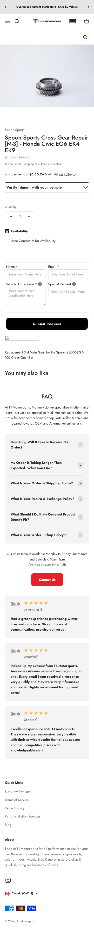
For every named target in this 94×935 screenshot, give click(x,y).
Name (12, 266)
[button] (72, 21)
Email (53, 266)
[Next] (88, 6)
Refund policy (14, 808)
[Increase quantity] (29, 216)
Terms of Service (17, 799)
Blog (8, 824)
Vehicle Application (26, 283)
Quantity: (11, 206)
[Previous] (6, 6)
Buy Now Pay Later (18, 791)
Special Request (67, 283)
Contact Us (47, 579)
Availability (19, 231)
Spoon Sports (14, 129)
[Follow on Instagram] (8, 880)
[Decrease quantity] (11, 216)
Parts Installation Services (22, 816)
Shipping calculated (35, 164)
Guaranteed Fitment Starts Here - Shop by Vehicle (47, 7)
